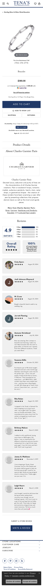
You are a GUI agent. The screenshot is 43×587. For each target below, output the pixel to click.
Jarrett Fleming (20, 316)
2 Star (19, 234)
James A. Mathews (22, 457)
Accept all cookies (30, 581)
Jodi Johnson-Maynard (24, 279)
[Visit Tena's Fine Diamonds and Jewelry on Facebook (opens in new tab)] (4, 561)
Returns (31, 115)
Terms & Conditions (10, 569)
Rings (7, 210)
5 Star (19, 227)
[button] (7, 3)
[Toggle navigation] (3, 3)
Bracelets (10, 213)
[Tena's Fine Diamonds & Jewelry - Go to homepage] (21, 3)
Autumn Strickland (22, 333)
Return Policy (8, 567)
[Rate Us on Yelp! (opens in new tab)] (22, 561)
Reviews (21, 221)
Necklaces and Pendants (27, 210)
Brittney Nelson (21, 428)
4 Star (19, 229)
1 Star (19, 236)
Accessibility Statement (25, 569)
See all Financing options (21, 92)
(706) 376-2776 (21, 63)
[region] (21, 39)
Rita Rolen (18, 399)
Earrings (14, 210)
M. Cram (18, 297)
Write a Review (21, 528)
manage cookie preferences (23, 576)
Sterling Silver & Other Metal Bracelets (17, 12)
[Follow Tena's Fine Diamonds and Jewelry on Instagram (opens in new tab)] (16, 561)
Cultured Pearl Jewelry (27, 213)
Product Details (21, 145)
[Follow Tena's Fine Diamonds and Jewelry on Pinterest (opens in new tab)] (10, 561)
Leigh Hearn (19, 486)
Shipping (12, 115)
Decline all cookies (13, 581)
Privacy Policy (18, 567)
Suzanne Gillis (20, 360)
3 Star (19, 232)
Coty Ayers (19, 262)
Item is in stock (21, 127)
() (37, 227)
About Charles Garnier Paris (21, 151)
